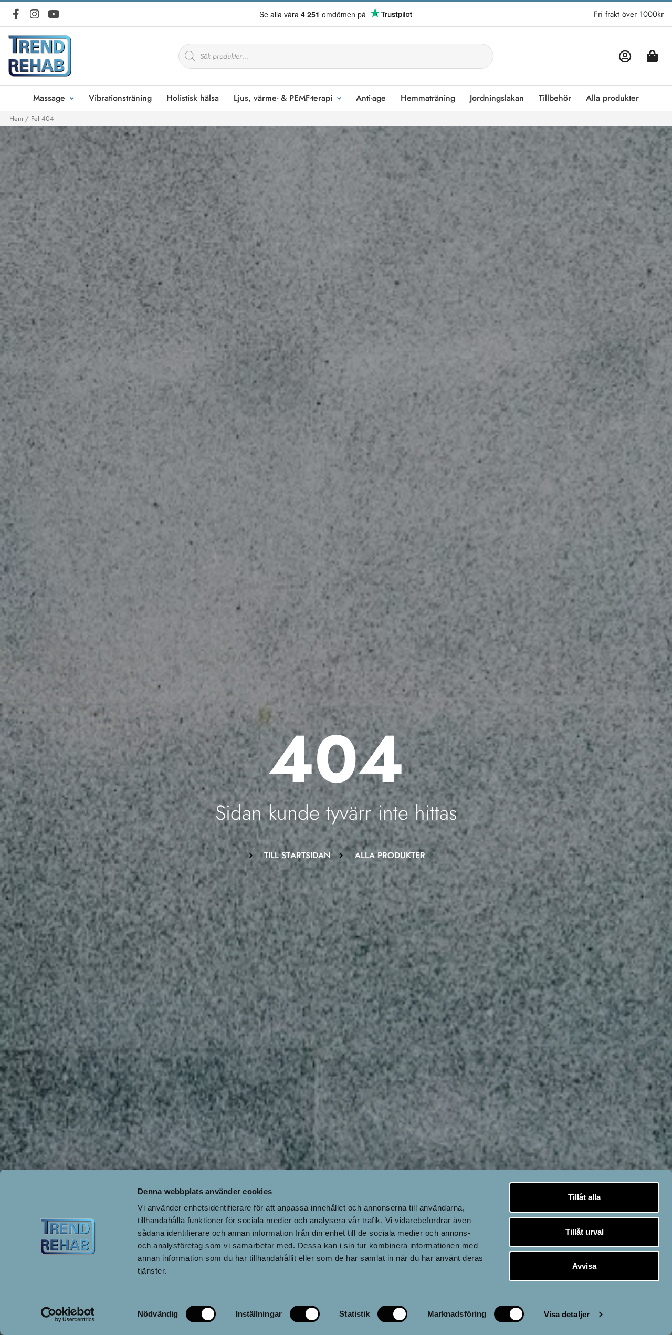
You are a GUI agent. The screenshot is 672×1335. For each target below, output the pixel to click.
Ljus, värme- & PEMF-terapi (283, 98)
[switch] (305, 1314)
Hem (16, 118)
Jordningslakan (497, 98)
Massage (49, 98)
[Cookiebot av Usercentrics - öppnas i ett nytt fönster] (68, 1314)
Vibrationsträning (120, 98)
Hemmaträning (428, 98)
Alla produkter (612, 98)
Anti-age (371, 98)
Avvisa (584, 1265)
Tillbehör (555, 98)
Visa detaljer (567, 1314)
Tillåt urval (584, 1231)
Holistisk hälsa (192, 98)
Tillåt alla (584, 1197)
